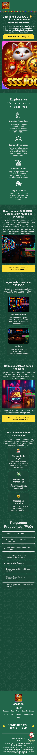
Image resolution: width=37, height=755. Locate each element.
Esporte (25, 711)
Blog (18, 717)
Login (6, 714)
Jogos (18, 711)
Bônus (31, 711)
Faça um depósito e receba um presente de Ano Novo (19, 418)
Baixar (12, 714)
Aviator (18, 714)
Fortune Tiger (28, 714)
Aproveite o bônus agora (18, 37)
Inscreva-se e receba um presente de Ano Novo (18, 268)
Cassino (6, 711)
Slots (12, 711)
